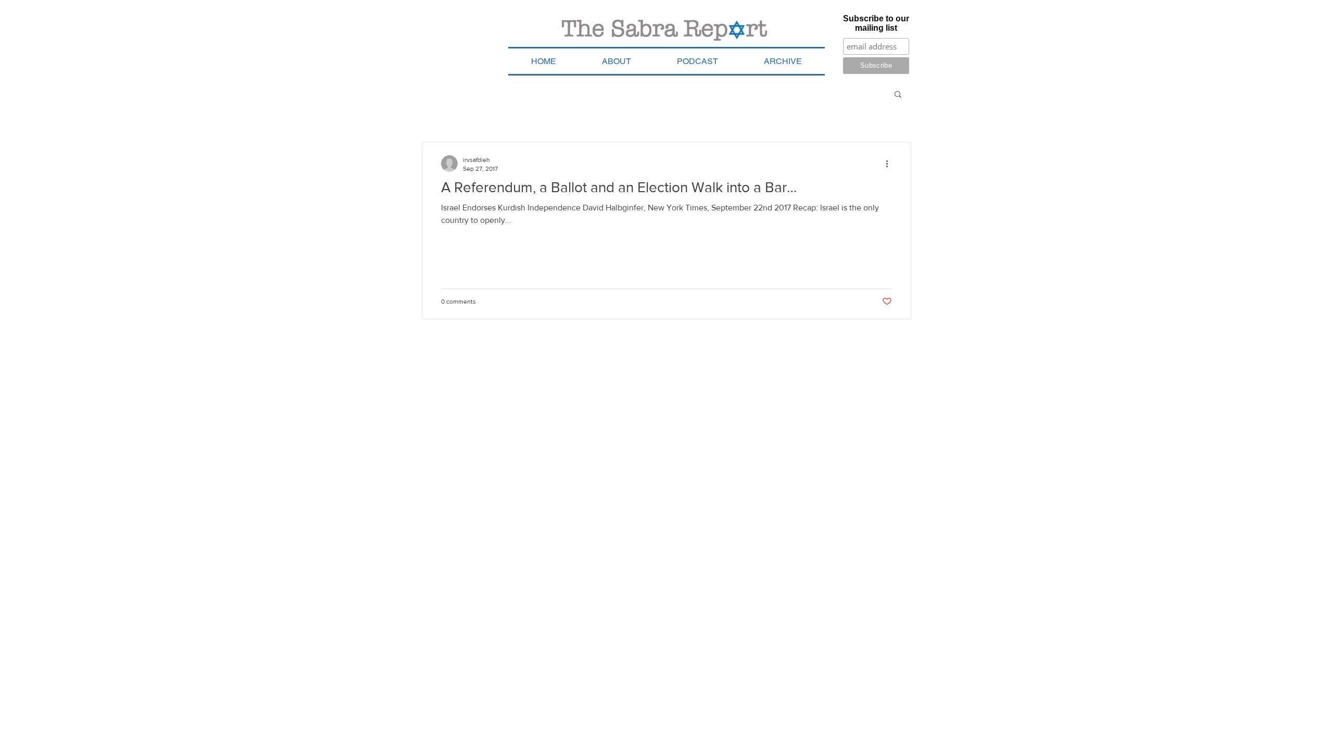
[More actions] (890, 163)
